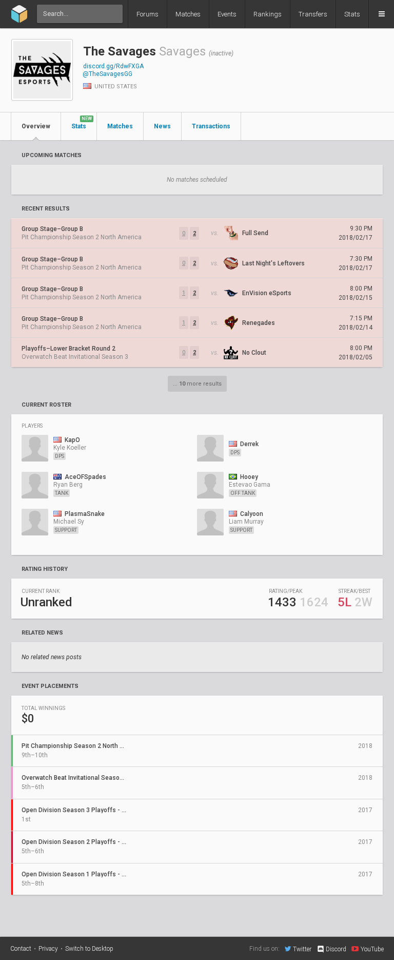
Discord (336, 949)
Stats (352, 14)
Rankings (267, 14)
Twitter (302, 949)
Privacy (48, 949)
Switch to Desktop (89, 949)
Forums (147, 14)
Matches (188, 14)
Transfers (313, 14)
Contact (20, 949)
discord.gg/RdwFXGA (113, 66)
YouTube (372, 949)
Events (227, 14)
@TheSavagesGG (107, 74)
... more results (197, 383)
